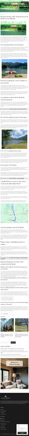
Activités (2, 333)
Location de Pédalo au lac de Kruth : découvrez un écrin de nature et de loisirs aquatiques (21, 335)
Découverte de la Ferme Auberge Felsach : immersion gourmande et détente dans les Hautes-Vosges (14, 352)
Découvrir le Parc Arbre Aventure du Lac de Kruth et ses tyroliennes (10, 354)
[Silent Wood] (6, 2)
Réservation (25, 2)
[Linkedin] (5, 313)
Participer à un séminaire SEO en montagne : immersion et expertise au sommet (7, 335)
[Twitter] (4, 313)
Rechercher (13, 342)
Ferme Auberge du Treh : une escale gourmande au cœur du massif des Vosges (12, 350)
